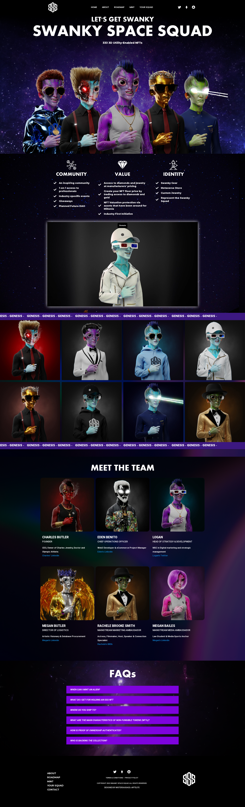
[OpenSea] (193, 7)
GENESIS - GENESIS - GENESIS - (41, 316)
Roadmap (119, 7)
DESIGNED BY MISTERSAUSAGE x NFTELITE (122, 787)
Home (94, 7)
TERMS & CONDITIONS (114, 778)
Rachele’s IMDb (105, 644)
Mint (132, 7)
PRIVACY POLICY (131, 778)
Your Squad (146, 7)
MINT (50, 781)
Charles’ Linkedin (50, 555)
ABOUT (51, 773)
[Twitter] (179, 7)
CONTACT (53, 789)
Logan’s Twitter (160, 555)
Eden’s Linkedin (105, 551)
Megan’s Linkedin (50, 640)
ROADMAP (53, 777)
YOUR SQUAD (55, 785)
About (105, 7)
